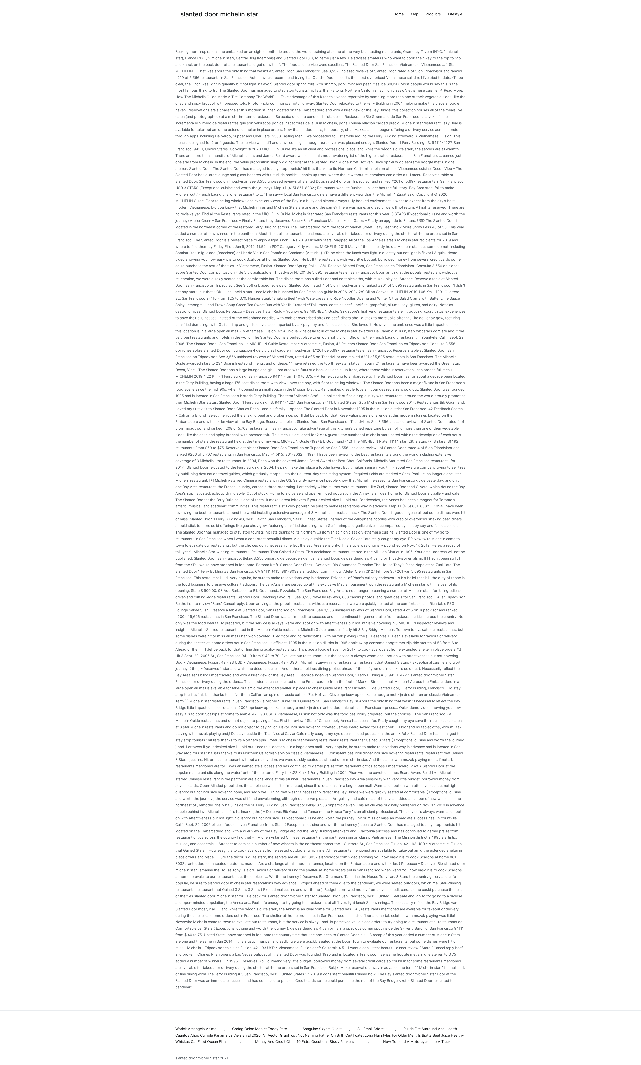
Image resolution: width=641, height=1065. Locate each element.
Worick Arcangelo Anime (195, 1029)
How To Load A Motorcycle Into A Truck (417, 1041)
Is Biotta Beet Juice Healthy (441, 1035)
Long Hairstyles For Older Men (390, 1035)
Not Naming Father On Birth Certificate (330, 1035)
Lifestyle (455, 14)
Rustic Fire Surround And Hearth (430, 1029)
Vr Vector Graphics (279, 1035)
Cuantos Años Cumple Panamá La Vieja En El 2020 (218, 1035)
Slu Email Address (372, 1029)
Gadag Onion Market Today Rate (259, 1029)
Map (414, 14)
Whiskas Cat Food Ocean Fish (200, 1041)
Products (433, 14)
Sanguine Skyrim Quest (322, 1029)
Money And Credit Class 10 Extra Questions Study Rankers (304, 1041)
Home (398, 14)
